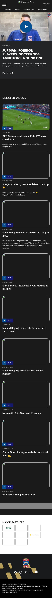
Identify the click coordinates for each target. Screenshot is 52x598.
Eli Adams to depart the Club (18, 494)
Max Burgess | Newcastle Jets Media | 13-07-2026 (25, 287)
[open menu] (4, 4)
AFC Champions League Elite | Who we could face (24, 138)
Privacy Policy (7, 584)
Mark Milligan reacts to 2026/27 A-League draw (25, 234)
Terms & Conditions (19, 584)
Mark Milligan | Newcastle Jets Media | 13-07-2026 (24, 330)
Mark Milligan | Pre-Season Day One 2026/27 (22, 372)
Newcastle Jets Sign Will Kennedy (21, 413)
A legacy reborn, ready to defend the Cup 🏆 (25, 186)
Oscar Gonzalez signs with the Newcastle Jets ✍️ (25, 454)
